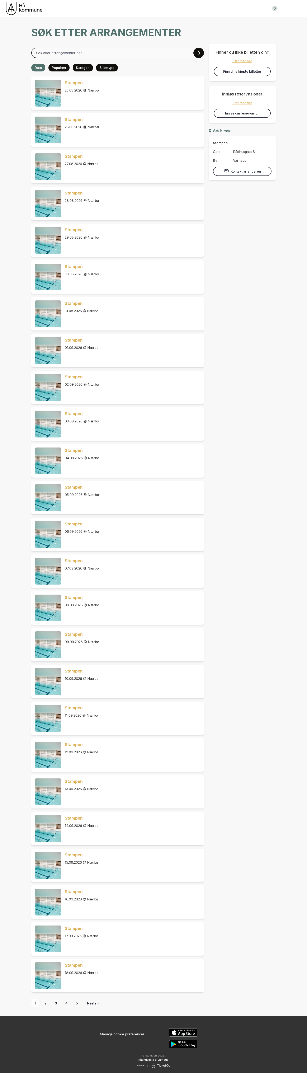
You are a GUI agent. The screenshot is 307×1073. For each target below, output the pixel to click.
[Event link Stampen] (46, 93)
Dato (38, 68)
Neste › (93, 1003)
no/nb (295, 8)
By (215, 160)
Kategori (83, 68)
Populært (59, 68)
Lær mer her (242, 61)
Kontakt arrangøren (246, 171)
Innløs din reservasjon (242, 113)
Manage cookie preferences (122, 1034)
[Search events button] (198, 53)
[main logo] (24, 8)
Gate (216, 152)
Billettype (106, 68)
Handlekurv (263, 8)
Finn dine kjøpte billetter (242, 71)
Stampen (74, 82)
